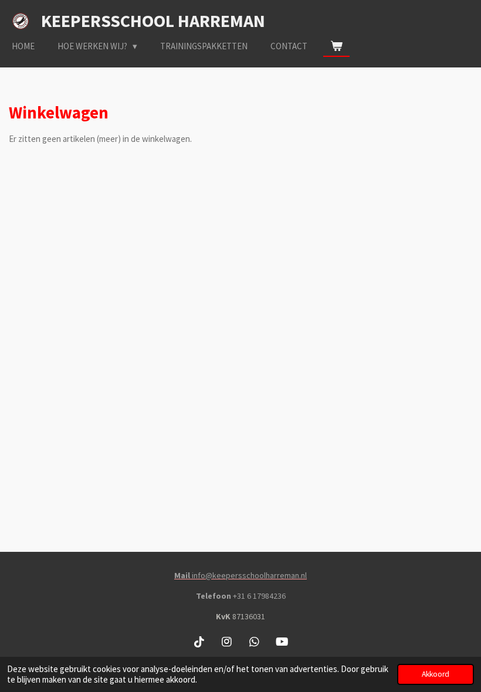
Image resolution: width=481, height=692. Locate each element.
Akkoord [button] (435, 674)
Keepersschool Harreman (153, 20)
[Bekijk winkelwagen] (336, 46)
